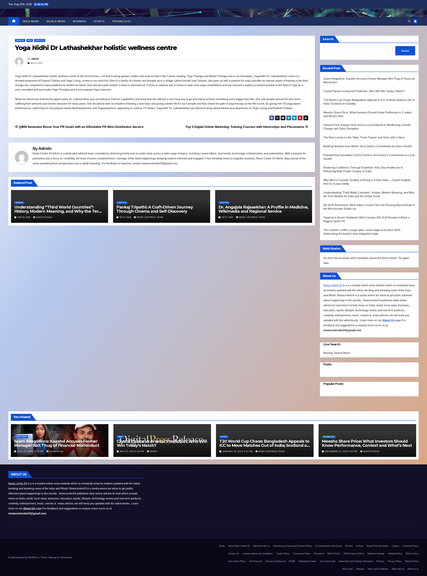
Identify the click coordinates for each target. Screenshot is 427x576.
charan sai (56, 451)
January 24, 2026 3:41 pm (238, 451)
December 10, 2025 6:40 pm (341, 451)
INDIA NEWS (31, 21)
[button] (409, 21)
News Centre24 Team (150, 217)
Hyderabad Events (307, 561)
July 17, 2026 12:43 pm (30, 451)
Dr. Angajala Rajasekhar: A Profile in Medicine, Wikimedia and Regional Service (263, 209)
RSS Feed (348, 569)
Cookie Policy (283, 553)
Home (222, 546)
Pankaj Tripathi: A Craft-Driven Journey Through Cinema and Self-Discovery (154, 209)
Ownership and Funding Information (356, 561)
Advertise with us (261, 546)
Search (328, 39)
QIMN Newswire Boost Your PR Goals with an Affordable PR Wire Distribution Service (80, 127)
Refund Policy (412, 561)
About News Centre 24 (239, 546)
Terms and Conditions (377, 569)
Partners (380, 561)
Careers (395, 546)
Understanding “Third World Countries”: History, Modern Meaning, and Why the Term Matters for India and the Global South (58, 211)
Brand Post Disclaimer (377, 546)
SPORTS (99, 21)
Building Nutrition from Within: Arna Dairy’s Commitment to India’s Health (367, 146)
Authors (359, 546)
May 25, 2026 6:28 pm (132, 451)
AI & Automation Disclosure (328, 546)
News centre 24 (332, 285)
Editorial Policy (395, 553)
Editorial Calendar (376, 553)
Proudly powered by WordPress (23, 557)
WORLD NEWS (56, 21)
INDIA (29, 40)
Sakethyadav (44, 217)
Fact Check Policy (237, 561)
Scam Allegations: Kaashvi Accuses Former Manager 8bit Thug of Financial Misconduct (56, 443)
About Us (388, 320)
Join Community (327, 561)
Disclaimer (319, 553)
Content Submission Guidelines (258, 553)
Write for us (413, 569)
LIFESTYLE (39, 40)
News (120, 437)
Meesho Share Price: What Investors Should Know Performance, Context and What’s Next (367, 443)
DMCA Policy (333, 553)
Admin (35, 58)
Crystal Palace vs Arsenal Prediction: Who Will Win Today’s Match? (364, 91)
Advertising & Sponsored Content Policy (292, 546)
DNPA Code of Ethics (354, 553)
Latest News (21, 437)
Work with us (398, 569)
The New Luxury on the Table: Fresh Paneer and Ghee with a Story (364, 137)
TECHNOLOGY (121, 21)
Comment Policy (411, 546)
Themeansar (66, 557)
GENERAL (20, 40)
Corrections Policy (302, 553)
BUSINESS (79, 21)
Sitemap (360, 569)
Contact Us (233, 553)
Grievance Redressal (275, 561)
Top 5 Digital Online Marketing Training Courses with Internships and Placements (245, 127)
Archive (349, 546)
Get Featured (255, 561)
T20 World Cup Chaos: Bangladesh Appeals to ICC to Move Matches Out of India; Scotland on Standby (264, 445)
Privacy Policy (395, 561)
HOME (292, 561)
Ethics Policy (412, 553)
